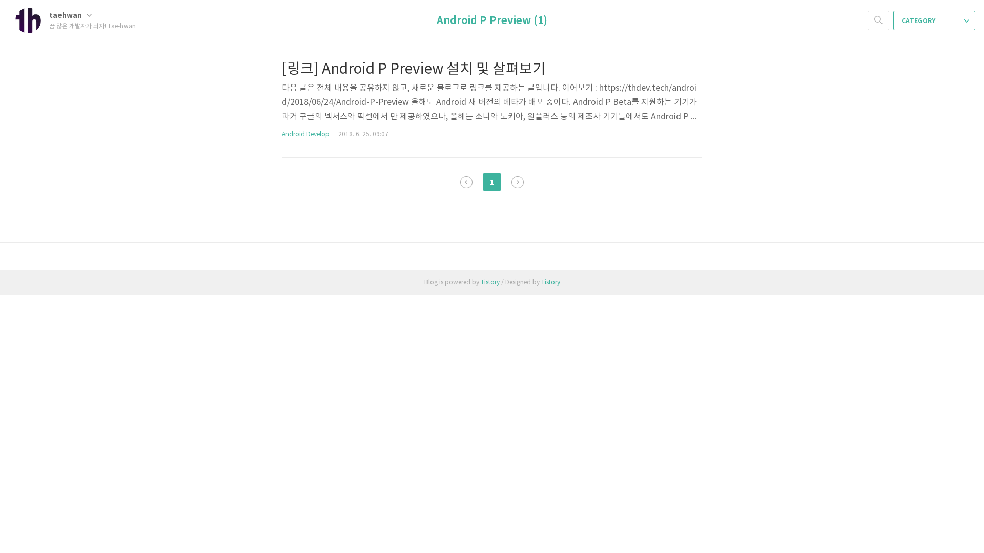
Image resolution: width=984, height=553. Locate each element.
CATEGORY (919, 21)
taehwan (66, 15)
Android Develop (306, 134)
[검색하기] (878, 20)
